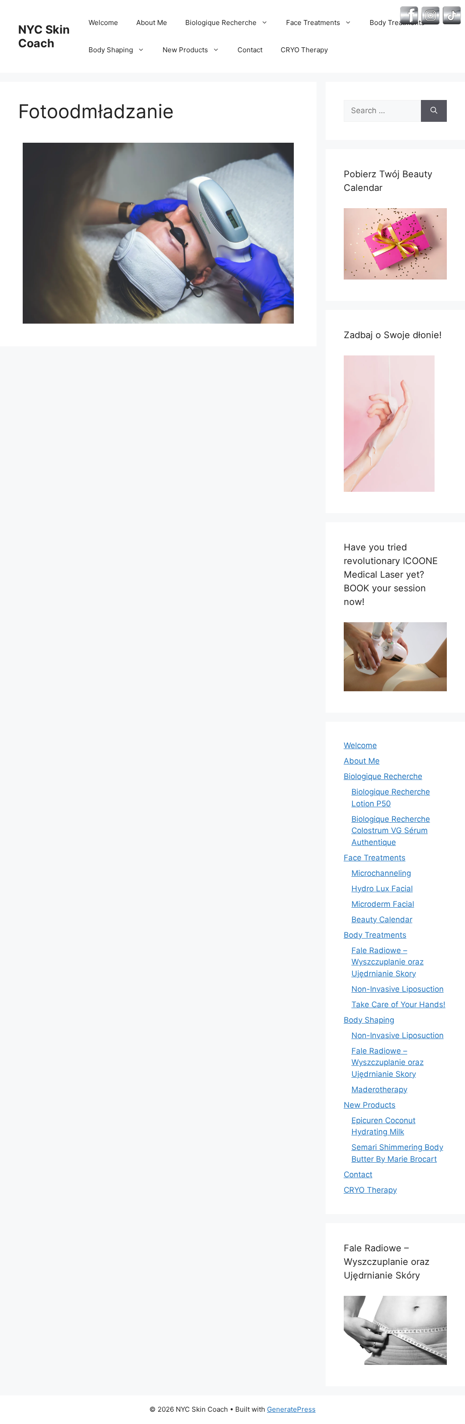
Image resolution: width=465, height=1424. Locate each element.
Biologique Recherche (221, 22)
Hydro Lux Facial (382, 888)
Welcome (103, 22)
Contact (249, 49)
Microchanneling (381, 873)
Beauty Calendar (381, 919)
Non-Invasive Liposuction (397, 989)
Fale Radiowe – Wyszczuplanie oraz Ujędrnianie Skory (387, 962)
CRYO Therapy (304, 49)
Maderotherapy (379, 1089)
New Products (185, 49)
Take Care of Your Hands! (398, 1004)
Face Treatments (313, 22)
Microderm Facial (382, 904)
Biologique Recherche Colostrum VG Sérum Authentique (390, 830)
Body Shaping (111, 49)
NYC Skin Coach (44, 36)
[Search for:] (382, 111)
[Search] (434, 111)
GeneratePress (291, 1409)
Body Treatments (375, 934)
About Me (151, 22)
